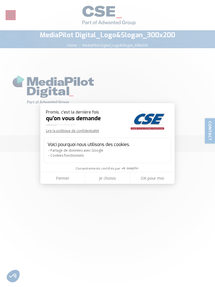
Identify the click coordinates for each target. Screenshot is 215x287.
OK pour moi (152, 178)
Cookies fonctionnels (67, 155)
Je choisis (107, 178)
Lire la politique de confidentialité (72, 130)
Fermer (62, 178)
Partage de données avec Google (76, 150)
